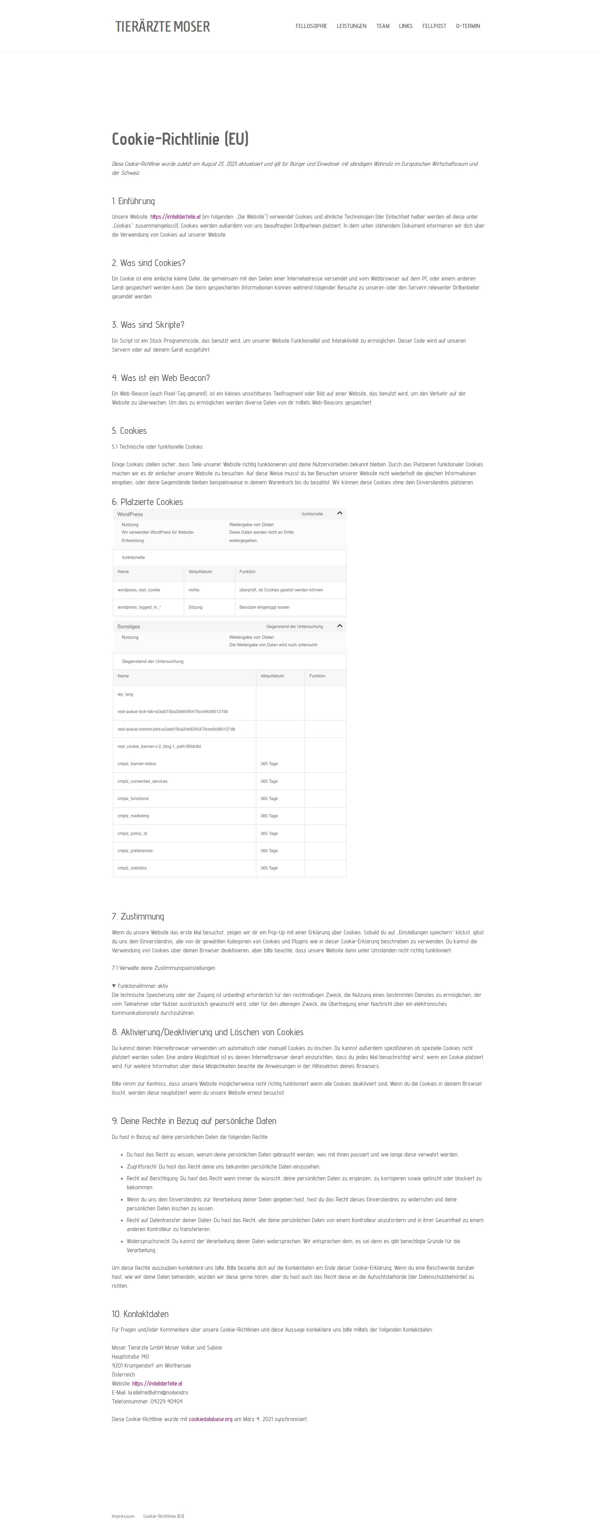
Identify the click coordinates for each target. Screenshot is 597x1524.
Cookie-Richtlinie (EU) (163, 1516)
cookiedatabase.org (211, 1419)
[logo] (165, 26)
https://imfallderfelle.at (176, 216)
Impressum (123, 1516)
